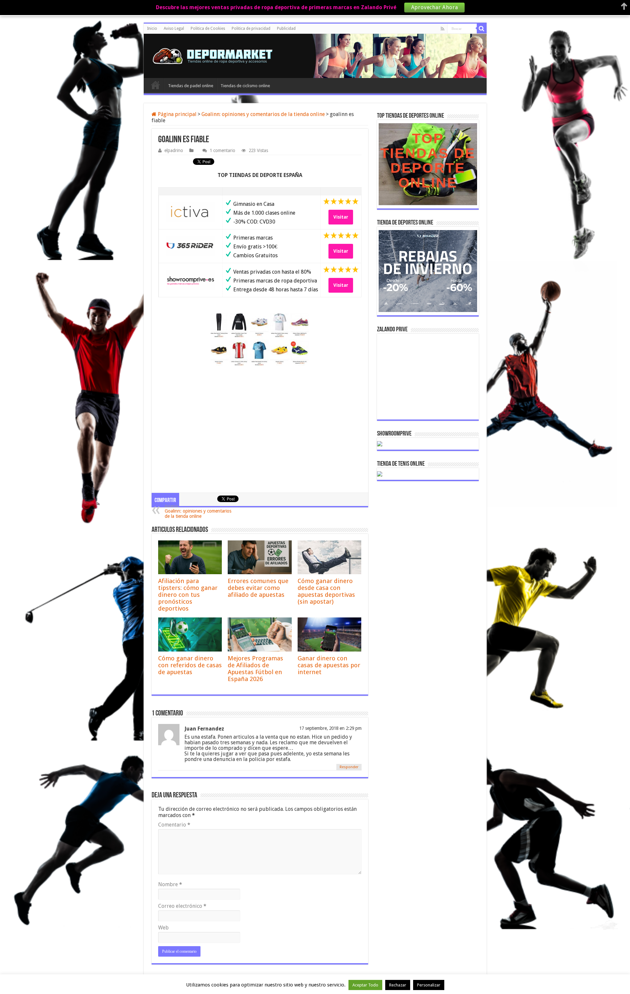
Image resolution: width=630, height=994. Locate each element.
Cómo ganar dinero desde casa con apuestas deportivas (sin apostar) (326, 591)
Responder (349, 767)
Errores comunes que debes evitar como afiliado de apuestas (258, 587)
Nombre (170, 884)
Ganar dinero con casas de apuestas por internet (329, 665)
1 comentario (222, 150)
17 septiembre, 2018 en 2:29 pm (330, 728)
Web (163, 928)
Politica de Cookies (208, 28)
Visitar (340, 217)
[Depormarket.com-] (216, 55)
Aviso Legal (174, 28)
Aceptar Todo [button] (365, 985)
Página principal (177, 114)
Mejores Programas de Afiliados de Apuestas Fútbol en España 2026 (255, 668)
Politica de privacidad (251, 28)
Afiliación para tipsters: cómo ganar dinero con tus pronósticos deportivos (188, 594)
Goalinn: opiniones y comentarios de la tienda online (263, 114)
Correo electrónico (182, 906)
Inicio (152, 28)
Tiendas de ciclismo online (245, 85)
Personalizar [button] (428, 985)
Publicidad (286, 28)
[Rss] (442, 29)
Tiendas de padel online (190, 85)
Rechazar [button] (397, 985)
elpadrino (173, 150)
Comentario (174, 825)
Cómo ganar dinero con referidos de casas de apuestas (190, 665)
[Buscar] (482, 28)
